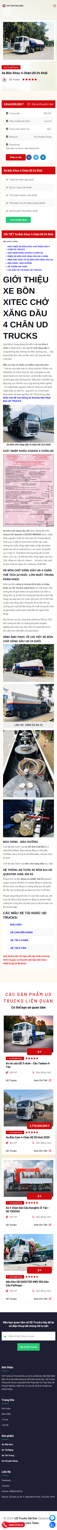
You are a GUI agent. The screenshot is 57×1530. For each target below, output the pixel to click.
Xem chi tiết (41, 1080)
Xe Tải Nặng (7, 1449)
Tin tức (5, 1419)
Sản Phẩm (6, 1414)
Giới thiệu (6, 1408)
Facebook (6, 1480)
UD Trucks (11, 1080)
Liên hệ (5, 1425)
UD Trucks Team (28, 1523)
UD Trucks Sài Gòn (25, 1518)
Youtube (5, 1485)
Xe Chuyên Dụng (11, 67)
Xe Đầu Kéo (7, 1444)
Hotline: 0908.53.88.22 (12, 1491)
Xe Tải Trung (8, 1455)
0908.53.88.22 (16, 1525)
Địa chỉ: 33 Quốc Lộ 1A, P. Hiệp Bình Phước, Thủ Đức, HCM (28, 1496)
